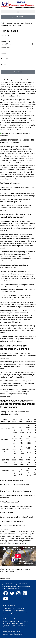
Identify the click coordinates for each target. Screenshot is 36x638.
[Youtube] (5, 598)
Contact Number (7, 59)
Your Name (5, 35)
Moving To (4, 53)
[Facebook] (5, 593)
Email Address (6, 65)
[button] (18, 11)
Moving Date (5, 41)
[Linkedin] (25, 593)
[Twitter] (12, 593)
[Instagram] (18, 593)
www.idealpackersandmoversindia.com (16, 116)
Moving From (5, 47)
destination (11, 94)
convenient (16, 96)
